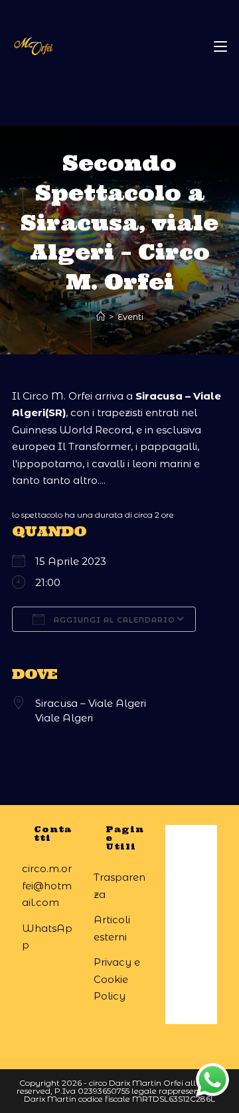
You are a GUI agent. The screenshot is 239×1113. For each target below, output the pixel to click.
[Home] (100, 316)
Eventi (130, 316)
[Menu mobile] (220, 46)
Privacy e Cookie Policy (117, 979)
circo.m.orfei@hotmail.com (47, 885)
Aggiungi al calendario (113, 620)
